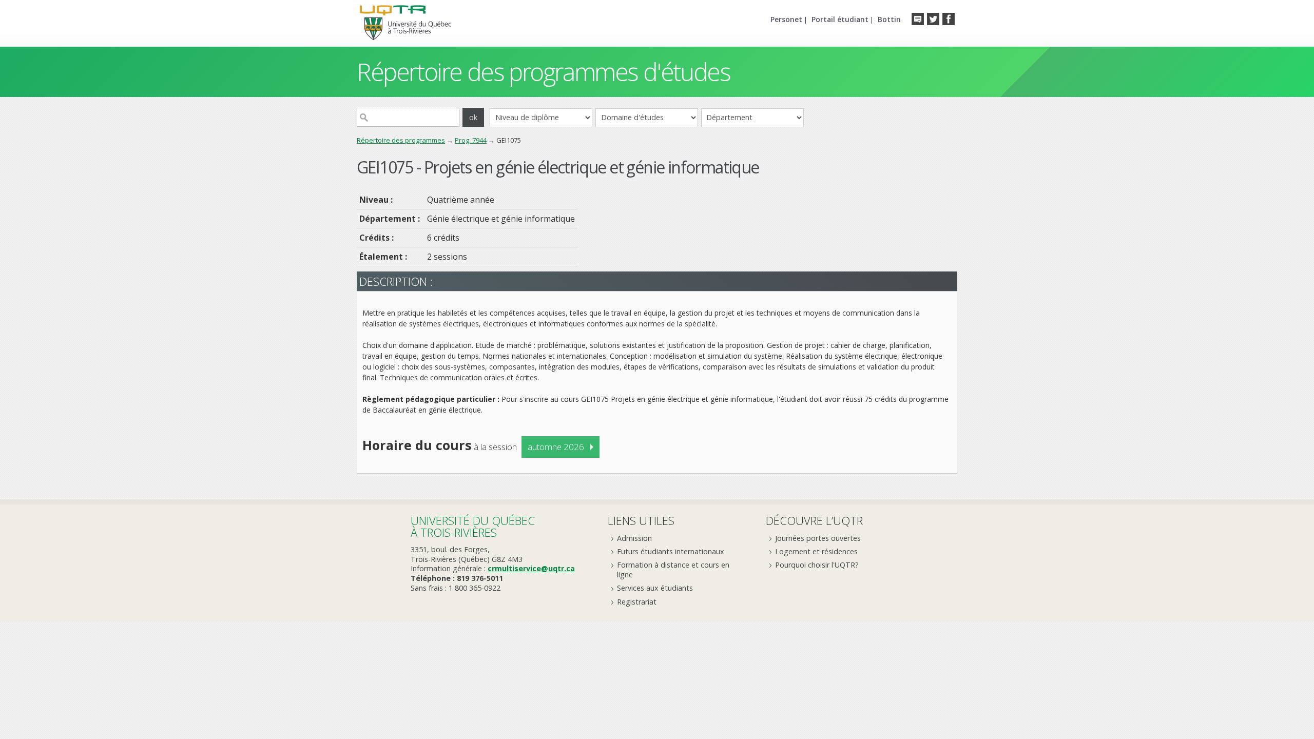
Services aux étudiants (655, 588)
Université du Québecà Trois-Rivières (473, 526)
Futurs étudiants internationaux (670, 551)
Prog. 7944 (471, 140)
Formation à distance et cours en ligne (673, 569)
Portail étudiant (839, 19)
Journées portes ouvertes (818, 538)
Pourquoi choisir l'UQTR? (817, 565)
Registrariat (636, 602)
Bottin (889, 19)
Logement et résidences (816, 551)
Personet (786, 19)
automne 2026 (556, 447)
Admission (634, 538)
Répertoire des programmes (401, 140)
